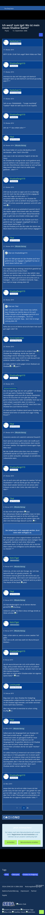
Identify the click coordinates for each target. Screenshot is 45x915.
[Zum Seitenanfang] (41, 912)
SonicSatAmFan (11, 388)
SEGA (6, 874)
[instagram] (11, 817)
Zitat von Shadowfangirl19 (17, 253)
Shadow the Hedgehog (30, 874)
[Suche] (29, 3)
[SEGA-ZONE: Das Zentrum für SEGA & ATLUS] (7, 3)
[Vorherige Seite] (14, 807)
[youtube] (9, 817)
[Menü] (34, 3)
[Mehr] (40, 50)
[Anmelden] (39, 2)
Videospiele (15, 874)
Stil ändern (40, 885)
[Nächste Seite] (31, 807)
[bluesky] (14, 817)
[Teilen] (41, 35)
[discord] (18, 817)
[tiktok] (16, 817)
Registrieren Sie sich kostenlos (23, 834)
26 (27, 808)
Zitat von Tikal (13, 306)
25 (24, 808)
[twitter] (4, 817)
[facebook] (7, 817)
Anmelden (11, 842)
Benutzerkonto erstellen (29, 842)
